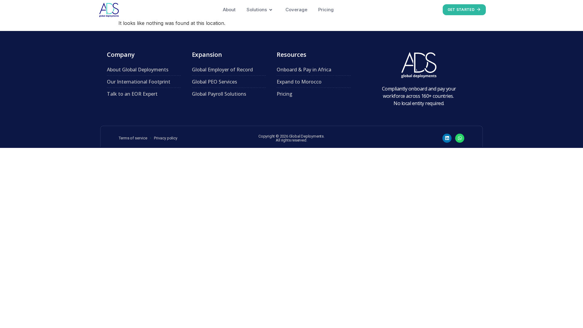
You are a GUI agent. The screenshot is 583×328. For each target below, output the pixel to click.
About (229, 9)
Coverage (296, 9)
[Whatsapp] (459, 138)
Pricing (326, 9)
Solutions (257, 9)
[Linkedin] (447, 138)
